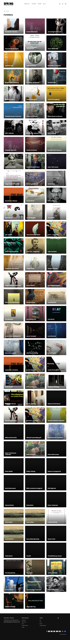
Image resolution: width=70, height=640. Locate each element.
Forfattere (34, 3)
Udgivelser (26, 3)
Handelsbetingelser (43, 625)
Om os (44, 3)
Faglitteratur (24, 620)
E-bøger (23, 627)
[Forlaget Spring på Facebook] (58, 618)
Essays (23, 623)
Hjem (4, 11)
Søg (40, 620)
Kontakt (39, 3)
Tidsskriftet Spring (25, 625)
